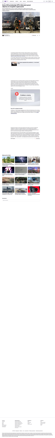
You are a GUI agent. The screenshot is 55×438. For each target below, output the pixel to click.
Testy (41, 421)
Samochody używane (42, 423)
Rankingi (29, 423)
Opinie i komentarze (30, 1)
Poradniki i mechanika (42, 422)
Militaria (24, 1)
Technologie (12, 1)
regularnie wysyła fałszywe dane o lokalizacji (18, 55)
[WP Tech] (7, 1)
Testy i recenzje (29, 422)
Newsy (28, 421)
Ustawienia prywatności (39, 430)
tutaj (17, 436)
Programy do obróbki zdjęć (18, 421)
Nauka (21, 1)
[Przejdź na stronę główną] (5, 1)
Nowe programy (16, 427)
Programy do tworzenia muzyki (18, 422)
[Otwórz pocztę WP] (44, 1)
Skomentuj (34, 35)
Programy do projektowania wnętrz (19, 423)
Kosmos (17, 1)
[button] (46, 1)
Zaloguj (49, 1)
